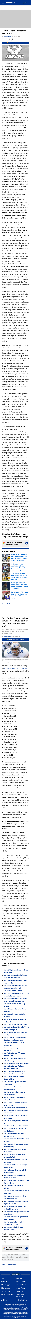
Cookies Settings (21, 1300)
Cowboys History (11, 1264)
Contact (4, 1282)
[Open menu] (3, 3)
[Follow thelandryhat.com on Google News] (26, 543)
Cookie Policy (20, 1291)
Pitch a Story (5, 1288)
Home (3, 603)
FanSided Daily (21, 1285)
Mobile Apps (5, 1285)
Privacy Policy (20, 1288)
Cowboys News (11, 603)
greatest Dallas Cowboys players (15, 668)
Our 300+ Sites (20, 1282)
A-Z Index (4, 1300)
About (3, 1278)
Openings (19, 1278)
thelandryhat (8, 36)
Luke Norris (7, 636)
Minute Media (11, 1304)
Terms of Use (6, 1291)
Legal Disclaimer (7, 1294)
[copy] (12, 39)
